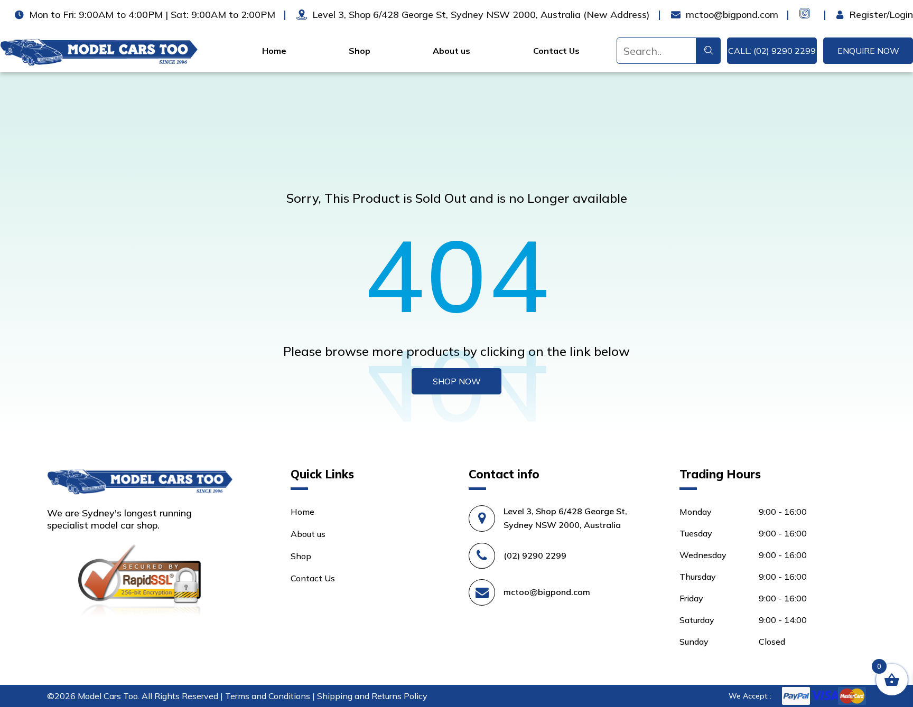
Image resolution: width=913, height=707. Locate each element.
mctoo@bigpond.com (547, 592)
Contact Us (556, 50)
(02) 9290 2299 (535, 555)
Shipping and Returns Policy (372, 696)
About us (451, 50)
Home (274, 50)
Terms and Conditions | (271, 696)
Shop (359, 50)
